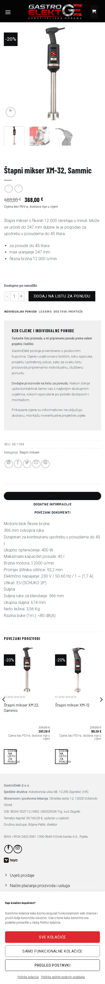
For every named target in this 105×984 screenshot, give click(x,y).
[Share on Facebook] (18, 464)
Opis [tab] (52, 496)
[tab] (20, 311)
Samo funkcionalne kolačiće (52, 951)
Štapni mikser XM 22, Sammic (21, 707)
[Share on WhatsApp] (9, 464)
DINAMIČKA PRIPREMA (58, 155)
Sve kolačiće (52, 937)
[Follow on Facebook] (8, 849)
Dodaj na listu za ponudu (62, 296)
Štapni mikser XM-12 (72, 704)
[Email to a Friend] (36, 464)
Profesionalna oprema (21, 155)
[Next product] (8, 189)
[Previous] (12, 73)
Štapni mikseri (88, 155)
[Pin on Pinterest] (45, 464)
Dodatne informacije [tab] (52, 504)
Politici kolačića (50, 922)
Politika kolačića (28, 977)
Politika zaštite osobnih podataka (63, 977)
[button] (8, 12)
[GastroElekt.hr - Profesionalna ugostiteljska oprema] (51, 11)
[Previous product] (18, 189)
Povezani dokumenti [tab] (52, 512)
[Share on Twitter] (27, 464)
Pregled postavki (52, 965)
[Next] (92, 73)
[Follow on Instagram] (18, 849)
